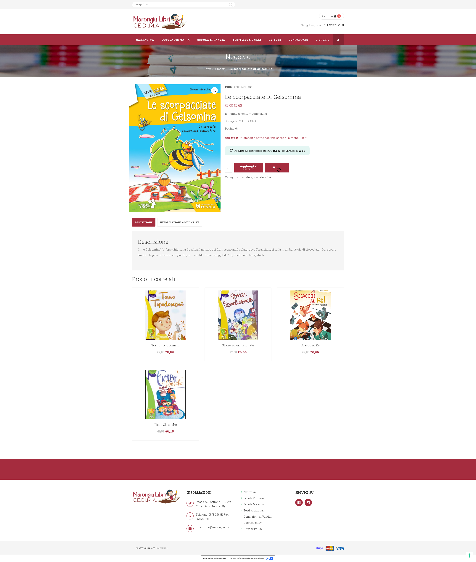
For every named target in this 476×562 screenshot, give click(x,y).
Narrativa (245, 177)
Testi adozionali (254, 510)
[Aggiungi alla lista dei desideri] (277, 167)
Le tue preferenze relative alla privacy (247, 558)
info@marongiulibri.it (218, 527)
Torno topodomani (165, 345)
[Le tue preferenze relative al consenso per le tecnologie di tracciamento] (469, 555)
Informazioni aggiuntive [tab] (179, 222)
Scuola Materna (254, 504)
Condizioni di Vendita (258, 516)
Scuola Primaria (254, 498)
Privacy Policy (253, 529)
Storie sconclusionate (238, 345)
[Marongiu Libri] (160, 22)
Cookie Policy (253, 522)
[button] (214, 90)
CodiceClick (161, 547)
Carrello (327, 16)
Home (207, 69)
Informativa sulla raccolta (214, 558)
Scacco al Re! (310, 345)
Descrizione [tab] (144, 222)
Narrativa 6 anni (264, 177)
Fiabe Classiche (165, 425)
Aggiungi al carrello (249, 167)
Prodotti (220, 69)
